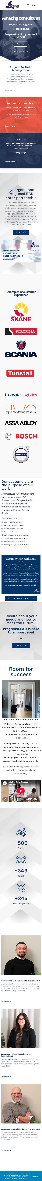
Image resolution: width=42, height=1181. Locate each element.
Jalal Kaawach (6, 984)
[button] (4, 574)
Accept (35, 1176)
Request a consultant (21, 103)
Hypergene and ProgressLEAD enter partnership (21, 193)
